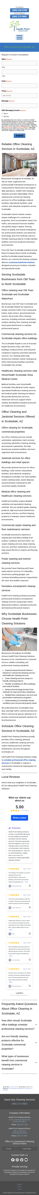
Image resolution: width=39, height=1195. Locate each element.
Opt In (6, 114)
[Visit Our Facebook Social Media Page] (13, 1160)
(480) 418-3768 (19, 10)
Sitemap (19, 1184)
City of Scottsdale (12, 1088)
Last (3, 76)
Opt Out (6, 116)
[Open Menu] (19, 37)
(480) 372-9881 (19, 16)
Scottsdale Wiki (21, 1088)
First (3, 67)
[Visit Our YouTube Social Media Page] (26, 1160)
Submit (19, 135)
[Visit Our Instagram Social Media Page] (17, 1160)
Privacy (20, 1186)
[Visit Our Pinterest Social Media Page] (22, 1160)
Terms (19, 1189)
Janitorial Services (13, 1086)
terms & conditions (22, 127)
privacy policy (8, 127)
